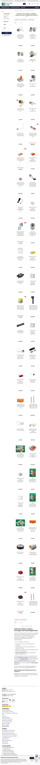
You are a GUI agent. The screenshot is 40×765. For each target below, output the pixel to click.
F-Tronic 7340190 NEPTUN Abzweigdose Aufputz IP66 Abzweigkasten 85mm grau (33, 283)
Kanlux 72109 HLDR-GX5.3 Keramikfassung (32, 109)
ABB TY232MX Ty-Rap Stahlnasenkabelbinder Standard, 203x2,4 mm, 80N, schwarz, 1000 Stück (33, 307)
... (18, 22)
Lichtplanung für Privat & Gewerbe (8, 730)
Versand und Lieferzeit (6, 710)
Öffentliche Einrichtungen (7, 720)
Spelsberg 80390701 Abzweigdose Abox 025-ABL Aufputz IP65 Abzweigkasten (20, 233)
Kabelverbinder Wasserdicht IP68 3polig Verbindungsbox (32, 357)
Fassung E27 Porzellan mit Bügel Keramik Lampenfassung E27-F (32, 36)
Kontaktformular (10, 695)
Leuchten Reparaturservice (7, 721)
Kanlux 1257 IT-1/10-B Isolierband (20, 553)
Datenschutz (10, 718)
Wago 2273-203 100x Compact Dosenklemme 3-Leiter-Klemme (32, 159)
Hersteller (6, 21)
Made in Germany (5, 739)
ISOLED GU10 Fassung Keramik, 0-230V (32, 60)
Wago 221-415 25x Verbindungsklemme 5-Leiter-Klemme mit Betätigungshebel (20, 159)
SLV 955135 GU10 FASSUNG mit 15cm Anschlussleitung (20, 134)
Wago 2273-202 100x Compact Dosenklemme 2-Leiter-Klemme (32, 209)
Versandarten (5, 704)
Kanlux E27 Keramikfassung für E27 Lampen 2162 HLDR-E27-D (32, 233)
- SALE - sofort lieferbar (6, 16)
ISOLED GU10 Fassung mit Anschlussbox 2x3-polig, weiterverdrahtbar (20, 209)
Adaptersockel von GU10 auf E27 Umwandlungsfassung (33, 553)
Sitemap (6, 741)
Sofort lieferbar (6, 18)
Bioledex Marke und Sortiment (8, 731)
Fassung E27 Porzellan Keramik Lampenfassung (20, 60)
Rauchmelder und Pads (23, 660)
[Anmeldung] (32, 4)
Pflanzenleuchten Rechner (7, 734)
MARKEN (37, 7)
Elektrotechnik (17, 662)
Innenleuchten (5, 7)
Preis (5, 27)
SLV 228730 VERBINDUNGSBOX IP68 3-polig (20, 331)
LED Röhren (14, 736)
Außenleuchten (15, 7)
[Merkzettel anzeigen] (35, 4)
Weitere (23, 7)
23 (20, 22)
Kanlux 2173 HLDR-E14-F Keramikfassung (32, 85)
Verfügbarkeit (7, 13)
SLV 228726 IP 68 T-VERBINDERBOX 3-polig (20, 282)
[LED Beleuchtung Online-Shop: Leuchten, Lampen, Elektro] (7, 4)
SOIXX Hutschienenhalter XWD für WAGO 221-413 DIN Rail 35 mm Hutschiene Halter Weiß (32, 504)
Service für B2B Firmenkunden (7, 711)
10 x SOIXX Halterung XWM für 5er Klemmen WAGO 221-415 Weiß (20, 455)
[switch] (37, 761)
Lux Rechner (12, 733)
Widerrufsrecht (5, 718)
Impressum (4, 716)
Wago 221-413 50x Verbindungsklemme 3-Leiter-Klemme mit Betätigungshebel (20, 85)
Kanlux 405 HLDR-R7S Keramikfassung (20, 429)
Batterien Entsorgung (6, 723)
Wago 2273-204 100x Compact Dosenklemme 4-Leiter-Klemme (20, 381)
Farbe (5, 24)
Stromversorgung (34, 662)
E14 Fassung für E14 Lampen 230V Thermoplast (32, 381)
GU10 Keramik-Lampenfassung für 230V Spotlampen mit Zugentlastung (32, 184)
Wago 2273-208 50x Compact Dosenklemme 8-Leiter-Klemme (20, 480)
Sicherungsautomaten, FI (24, 658)
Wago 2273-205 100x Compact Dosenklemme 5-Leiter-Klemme (32, 258)
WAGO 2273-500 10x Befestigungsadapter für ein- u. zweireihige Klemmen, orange (33, 529)
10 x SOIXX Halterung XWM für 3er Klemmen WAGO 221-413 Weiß (20, 529)
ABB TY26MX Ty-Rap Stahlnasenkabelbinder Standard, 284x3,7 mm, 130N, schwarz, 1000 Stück (33, 406)
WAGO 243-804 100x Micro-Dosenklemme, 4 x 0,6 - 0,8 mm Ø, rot (20, 578)
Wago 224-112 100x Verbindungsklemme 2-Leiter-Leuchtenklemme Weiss (33, 430)
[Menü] (38, 754)
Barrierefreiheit (7, 717)
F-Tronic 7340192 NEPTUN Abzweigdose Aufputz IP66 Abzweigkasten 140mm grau (33, 332)
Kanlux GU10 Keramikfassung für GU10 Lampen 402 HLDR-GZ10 (20, 36)
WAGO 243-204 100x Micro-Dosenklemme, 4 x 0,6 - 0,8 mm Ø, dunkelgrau (20, 603)
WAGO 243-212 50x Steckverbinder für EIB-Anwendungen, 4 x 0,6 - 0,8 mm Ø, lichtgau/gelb (20, 307)
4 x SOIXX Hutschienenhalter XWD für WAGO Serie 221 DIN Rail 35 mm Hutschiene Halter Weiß (32, 578)
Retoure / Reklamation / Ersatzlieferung (9, 713)
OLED (3, 743)
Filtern (6, 32)
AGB (3, 717)
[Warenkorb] (37, 4)
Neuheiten (6, 743)
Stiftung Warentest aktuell (7, 740)
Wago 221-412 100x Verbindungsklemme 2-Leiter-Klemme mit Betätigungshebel (20, 184)
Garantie (7, 724)
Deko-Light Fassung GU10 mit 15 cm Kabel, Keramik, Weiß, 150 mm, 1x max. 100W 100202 (20, 357)
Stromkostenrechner (6, 733)
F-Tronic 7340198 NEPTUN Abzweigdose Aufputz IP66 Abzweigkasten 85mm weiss (20, 504)
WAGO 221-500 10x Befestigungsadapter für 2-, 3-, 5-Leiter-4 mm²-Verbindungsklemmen (21, 406)
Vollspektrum (14, 734)
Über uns (3, 724)
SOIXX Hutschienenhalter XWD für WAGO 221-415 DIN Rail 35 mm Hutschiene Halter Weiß (32, 480)
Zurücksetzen (6, 35)
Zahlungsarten (5, 698)
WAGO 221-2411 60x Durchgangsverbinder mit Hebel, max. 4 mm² (33, 135)
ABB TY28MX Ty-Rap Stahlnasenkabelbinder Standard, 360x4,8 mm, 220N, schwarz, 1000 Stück (33, 603)
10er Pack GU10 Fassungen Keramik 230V (20, 109)
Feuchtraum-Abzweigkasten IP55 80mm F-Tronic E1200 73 (20, 258)
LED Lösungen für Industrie (7, 736)
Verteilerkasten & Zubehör (22, 657)
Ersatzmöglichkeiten (6, 737)
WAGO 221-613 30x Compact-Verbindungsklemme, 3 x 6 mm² (33, 455)
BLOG (3, 714)
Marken (3, 741)
